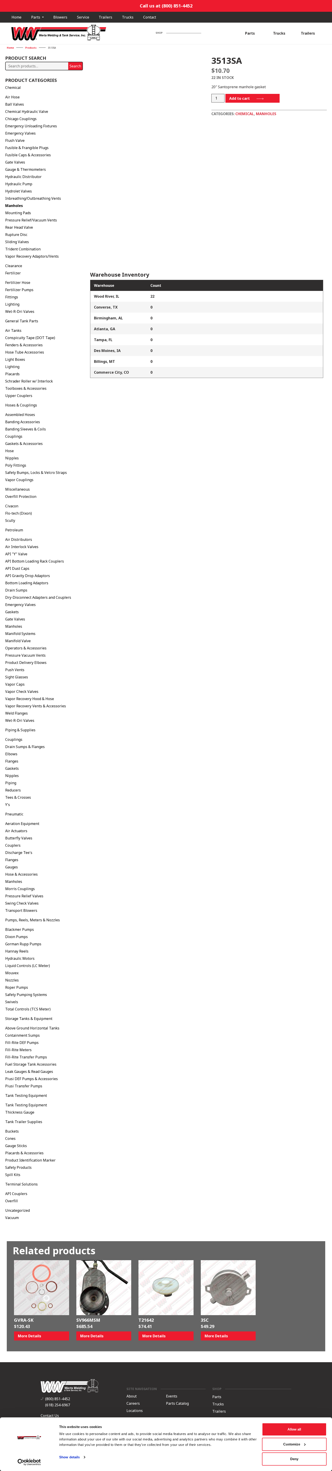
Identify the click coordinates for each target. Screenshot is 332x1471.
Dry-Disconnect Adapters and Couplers (38, 597)
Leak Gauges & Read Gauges (29, 1071)
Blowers (60, 17)
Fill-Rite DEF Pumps (22, 1042)
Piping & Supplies (20, 729)
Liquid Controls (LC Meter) (27, 965)
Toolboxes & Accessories (26, 388)
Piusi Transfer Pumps (23, 1086)
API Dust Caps (17, 568)
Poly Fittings (15, 465)
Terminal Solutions (21, 1184)
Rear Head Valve (19, 227)
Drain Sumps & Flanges (25, 746)
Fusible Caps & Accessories (28, 154)
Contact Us (50, 1415)
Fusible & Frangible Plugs (27, 147)
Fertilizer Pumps (19, 289)
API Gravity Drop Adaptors (27, 575)
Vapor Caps (15, 684)
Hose (9, 450)
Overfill (11, 1200)
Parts (36, 17)
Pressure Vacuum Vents (25, 655)
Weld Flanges (16, 713)
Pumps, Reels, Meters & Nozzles (32, 919)
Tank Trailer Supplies (23, 1121)
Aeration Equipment (22, 823)
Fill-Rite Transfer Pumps (26, 1057)
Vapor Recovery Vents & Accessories (35, 705)
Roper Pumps (16, 987)
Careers (133, 1403)
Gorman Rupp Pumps (23, 943)
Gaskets (12, 611)
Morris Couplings (20, 888)
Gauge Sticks (16, 1145)
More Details (29, 1335)
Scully (10, 520)
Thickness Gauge (19, 1112)
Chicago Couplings (21, 118)
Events (171, 1396)
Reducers (13, 790)
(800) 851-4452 (57, 1399)
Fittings (11, 297)
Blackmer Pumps (19, 929)
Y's (7, 804)
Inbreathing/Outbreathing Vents (33, 198)
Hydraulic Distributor (23, 176)
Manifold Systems (20, 633)
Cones (10, 1138)
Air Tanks (13, 330)
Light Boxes (15, 359)
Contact (149, 17)
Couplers (13, 845)
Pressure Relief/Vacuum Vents (31, 220)
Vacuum (12, 1217)
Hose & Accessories (21, 874)
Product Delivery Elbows (26, 662)
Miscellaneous (17, 489)
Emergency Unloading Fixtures (31, 126)
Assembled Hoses (20, 414)
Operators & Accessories (26, 648)
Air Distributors (18, 539)
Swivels (11, 1001)
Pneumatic (14, 814)
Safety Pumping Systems (26, 994)
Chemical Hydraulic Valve (26, 111)
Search (75, 66)
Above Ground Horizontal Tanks (32, 1028)
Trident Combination (23, 249)
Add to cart (239, 98)
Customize (291, 1444)
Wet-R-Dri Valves (19, 311)
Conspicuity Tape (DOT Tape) (30, 337)
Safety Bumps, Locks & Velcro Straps (36, 472)
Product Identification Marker (30, 1160)
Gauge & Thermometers (25, 169)
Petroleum (14, 530)
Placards (12, 373)
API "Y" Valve (16, 553)
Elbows (11, 753)
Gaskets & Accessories (24, 443)
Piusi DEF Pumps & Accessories (31, 1078)
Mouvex (12, 972)
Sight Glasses (16, 677)
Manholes (14, 205)
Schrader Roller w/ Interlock (29, 381)
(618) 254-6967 (57, 1405)
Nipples (12, 458)
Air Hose (12, 97)
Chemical (13, 87)
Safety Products (18, 1167)
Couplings (13, 436)
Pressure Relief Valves (24, 896)
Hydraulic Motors (20, 958)
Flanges (11, 761)
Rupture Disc (16, 234)
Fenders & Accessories (24, 344)
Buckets (12, 1131)
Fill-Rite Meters (18, 1049)
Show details (69, 1457)
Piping (10, 782)
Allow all (294, 1429)
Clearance (13, 265)
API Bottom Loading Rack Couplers (34, 561)
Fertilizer (13, 273)
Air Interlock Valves (21, 546)
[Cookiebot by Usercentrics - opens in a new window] (29, 1462)
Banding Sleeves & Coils (25, 429)
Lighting (12, 304)
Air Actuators (16, 830)
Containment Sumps (22, 1035)
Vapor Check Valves (21, 691)
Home (16, 17)
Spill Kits (12, 1174)
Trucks (127, 17)
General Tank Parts (21, 320)
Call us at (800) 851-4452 (166, 6)
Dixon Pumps (16, 936)
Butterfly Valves (18, 838)
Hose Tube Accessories (24, 352)
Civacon (11, 506)
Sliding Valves (17, 241)
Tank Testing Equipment (26, 1095)
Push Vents (14, 669)
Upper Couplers (18, 395)
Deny (294, 1459)
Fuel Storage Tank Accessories (30, 1064)
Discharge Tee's (18, 852)
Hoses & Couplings (21, 405)
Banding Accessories (22, 421)
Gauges (11, 867)
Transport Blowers (21, 910)
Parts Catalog (177, 1403)
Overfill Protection (20, 496)
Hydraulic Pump (18, 183)
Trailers (105, 17)
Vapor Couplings (19, 479)
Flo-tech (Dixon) (18, 513)
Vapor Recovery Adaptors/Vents (32, 256)
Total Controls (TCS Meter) (28, 1009)
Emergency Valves (20, 133)
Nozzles (12, 980)
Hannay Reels (16, 951)
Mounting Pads (18, 212)
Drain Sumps (16, 590)
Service (83, 17)
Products (31, 47)
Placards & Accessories (24, 1152)
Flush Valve (15, 140)
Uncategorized (17, 1210)
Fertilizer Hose (17, 282)
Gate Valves (15, 162)
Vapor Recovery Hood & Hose (29, 698)
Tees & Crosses (18, 797)
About (131, 1396)
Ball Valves (14, 104)
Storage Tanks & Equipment (28, 1018)
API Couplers (16, 1193)
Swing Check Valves (22, 903)
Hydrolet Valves (18, 191)
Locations (134, 1410)
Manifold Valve (18, 640)
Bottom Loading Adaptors (26, 582)
